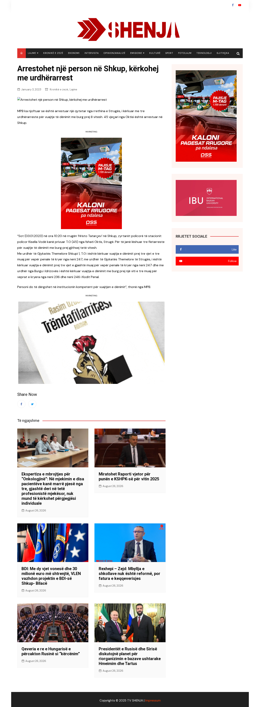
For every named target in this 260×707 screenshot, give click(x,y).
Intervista (91, 53)
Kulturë (154, 53)
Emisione (136, 53)
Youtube (240, 5)
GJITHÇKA (223, 53)
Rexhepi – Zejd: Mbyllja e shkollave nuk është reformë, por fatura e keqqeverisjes (129, 573)
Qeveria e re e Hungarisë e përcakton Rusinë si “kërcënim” (51, 651)
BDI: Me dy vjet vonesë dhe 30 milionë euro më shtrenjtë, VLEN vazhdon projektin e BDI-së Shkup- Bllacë (51, 576)
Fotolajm (185, 53)
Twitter (32, 404)
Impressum (153, 700)
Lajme (32, 53)
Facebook (233, 5)
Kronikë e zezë (53, 53)
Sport (169, 53)
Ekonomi (74, 53)
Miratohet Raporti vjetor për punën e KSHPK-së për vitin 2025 (129, 476)
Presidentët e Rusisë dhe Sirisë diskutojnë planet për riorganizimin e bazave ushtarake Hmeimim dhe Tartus (130, 656)
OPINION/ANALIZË (114, 53)
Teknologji (204, 53)
